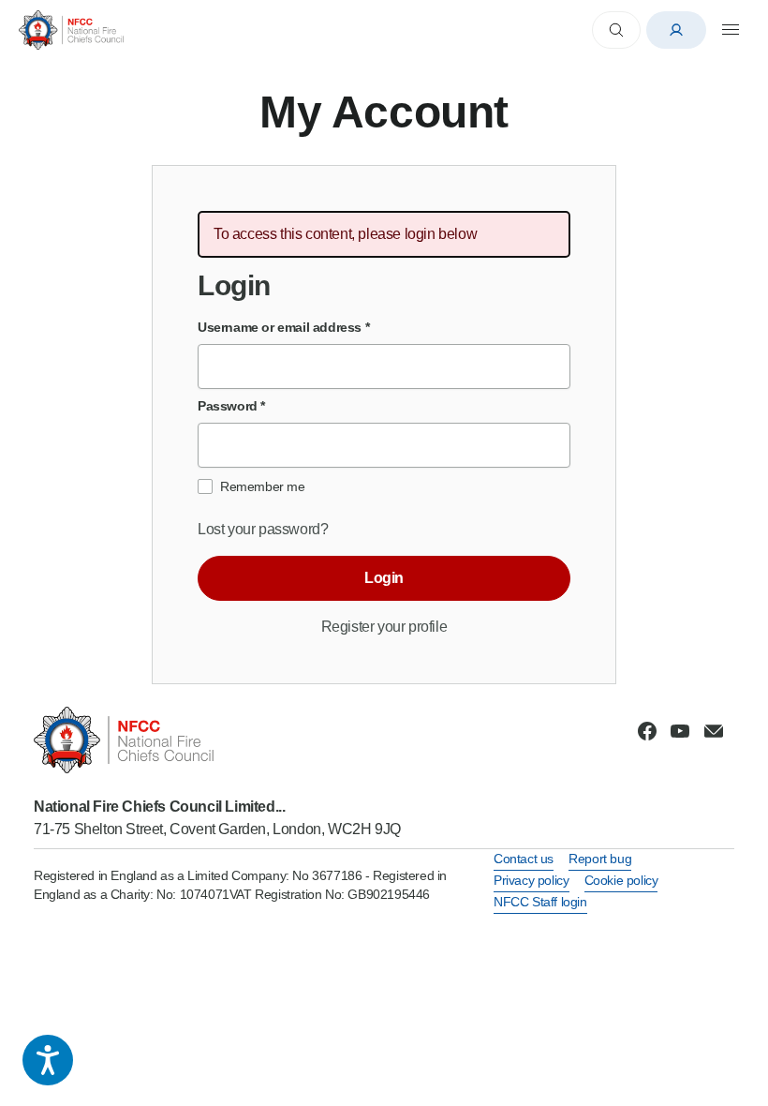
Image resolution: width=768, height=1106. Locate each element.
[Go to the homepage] (71, 29)
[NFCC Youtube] (680, 731)
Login (384, 578)
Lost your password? (263, 529)
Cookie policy (621, 880)
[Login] (676, 30)
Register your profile (384, 627)
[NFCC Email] (713, 731)
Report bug (600, 858)
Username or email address (283, 327)
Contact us (524, 858)
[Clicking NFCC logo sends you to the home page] (217, 740)
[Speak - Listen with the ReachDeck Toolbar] (47, 1060)
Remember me (262, 486)
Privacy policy (531, 880)
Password (231, 405)
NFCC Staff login (540, 901)
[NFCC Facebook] (647, 731)
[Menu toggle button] (730, 30)
